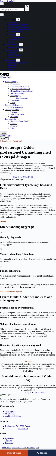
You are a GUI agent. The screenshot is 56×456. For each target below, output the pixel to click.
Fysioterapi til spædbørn (20, 89)
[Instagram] (4, 75)
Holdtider (14, 116)
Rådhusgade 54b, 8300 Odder (17, 426)
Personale (14, 126)
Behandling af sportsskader (21, 91)
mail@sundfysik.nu (13, 416)
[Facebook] (1, 75)
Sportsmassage (22, 98)
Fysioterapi (15, 84)
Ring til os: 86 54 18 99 (23, 177)
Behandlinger (10, 82)
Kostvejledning (16, 107)
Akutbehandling (17, 93)
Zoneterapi (14, 100)
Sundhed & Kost (12, 105)
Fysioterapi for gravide (19, 86)
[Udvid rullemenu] (18, 82)
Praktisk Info (10, 119)
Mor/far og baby (17, 114)
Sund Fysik (10, 411)
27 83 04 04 (23, 428)
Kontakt (13, 123)
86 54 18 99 (10, 414)
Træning (13, 112)
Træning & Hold (12, 109)
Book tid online (6, 177)
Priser (12, 128)
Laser (12, 103)
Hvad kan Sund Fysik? (19, 121)
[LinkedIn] (7, 75)
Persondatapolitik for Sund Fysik (25, 447)
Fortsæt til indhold (7, 1)
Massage (14, 96)
